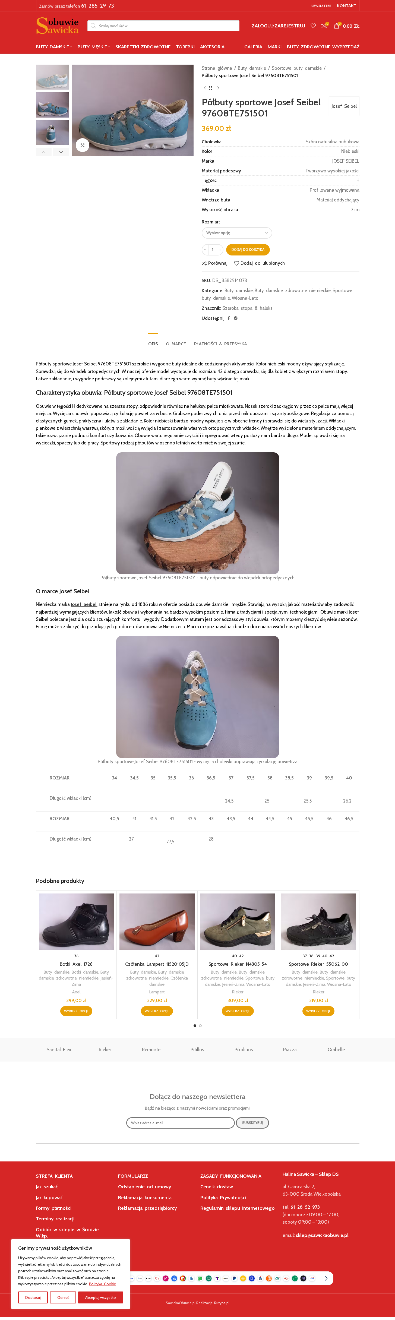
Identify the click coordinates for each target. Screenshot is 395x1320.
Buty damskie (252, 68)
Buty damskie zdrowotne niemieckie (293, 290)
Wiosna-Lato (245, 298)
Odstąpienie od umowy (144, 1187)
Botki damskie (84, 972)
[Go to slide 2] (200, 1025)
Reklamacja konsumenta (145, 1198)
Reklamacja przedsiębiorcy (147, 1208)
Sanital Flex (59, 1049)
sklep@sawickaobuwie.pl (322, 1235)
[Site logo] (57, 25)
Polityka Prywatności (223, 1198)
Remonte (151, 1049)
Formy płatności (53, 1208)
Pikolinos (244, 1049)
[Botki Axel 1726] (76, 921)
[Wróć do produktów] (211, 88)
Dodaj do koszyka (248, 249)
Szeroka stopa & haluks (247, 308)
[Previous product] (205, 88)
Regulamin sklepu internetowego (237, 1208)
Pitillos (197, 1049)
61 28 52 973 (305, 1207)
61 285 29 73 (97, 5)
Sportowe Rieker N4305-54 (237, 964)
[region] (70, 1274)
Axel (76, 991)
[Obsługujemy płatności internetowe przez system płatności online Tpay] (197, 1278)
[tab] (153, 341)
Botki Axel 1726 (76, 964)
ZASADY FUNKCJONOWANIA (230, 1176)
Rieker (238, 991)
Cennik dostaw (216, 1187)
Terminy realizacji (55, 1219)
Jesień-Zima (233, 984)
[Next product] (218, 88)
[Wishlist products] (313, 25)
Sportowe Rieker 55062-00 (318, 964)
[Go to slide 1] (195, 1025)
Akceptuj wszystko (100, 1297)
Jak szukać (47, 1187)
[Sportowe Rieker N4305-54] (238, 921)
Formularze (133, 1176)
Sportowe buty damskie (297, 68)
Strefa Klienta (54, 1176)
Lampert (157, 991)
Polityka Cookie (102, 1283)
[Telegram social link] (235, 318)
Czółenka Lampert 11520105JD (157, 964)
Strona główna (217, 68)
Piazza (290, 1049)
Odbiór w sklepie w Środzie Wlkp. (67, 1233)
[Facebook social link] (229, 318)
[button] (44, 152)
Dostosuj (33, 1297)
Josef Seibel (344, 106)
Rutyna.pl (221, 1303)
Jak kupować (49, 1198)
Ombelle (336, 1049)
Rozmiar (210, 222)
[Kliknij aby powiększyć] (82, 145)
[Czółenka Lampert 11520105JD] (157, 921)
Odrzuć (63, 1297)
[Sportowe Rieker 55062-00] (318, 921)
